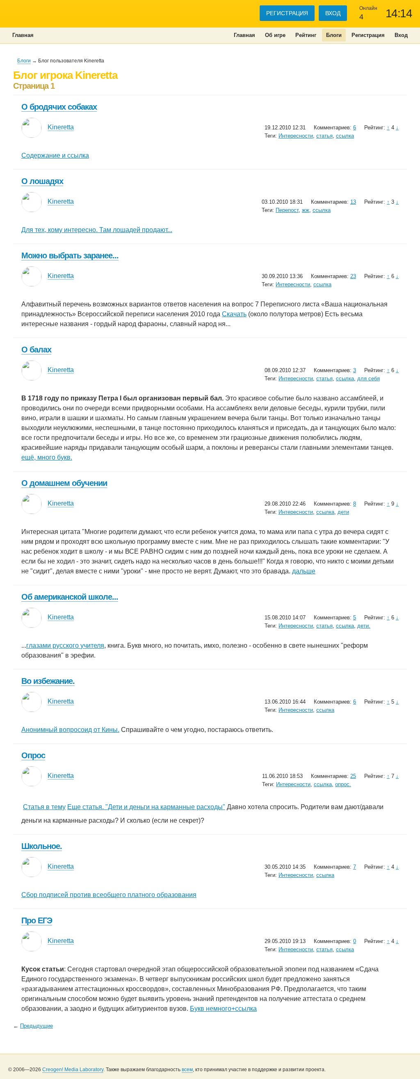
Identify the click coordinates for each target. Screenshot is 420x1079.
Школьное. (41, 846)
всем (187, 1069)
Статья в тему (44, 806)
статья (324, 136)
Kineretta (61, 127)
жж (305, 210)
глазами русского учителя (65, 645)
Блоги (334, 35)
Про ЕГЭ (36, 920)
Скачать (234, 314)
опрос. (343, 784)
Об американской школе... (69, 596)
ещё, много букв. (46, 457)
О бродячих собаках (59, 106)
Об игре (275, 35)
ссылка (345, 136)
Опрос (33, 755)
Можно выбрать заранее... (70, 255)
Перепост (287, 210)
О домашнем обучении (64, 483)
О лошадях (42, 181)
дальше (303, 571)
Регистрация (287, 13)
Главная (244, 35)
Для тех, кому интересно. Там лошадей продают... (96, 229)
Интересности (295, 136)
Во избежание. (48, 681)
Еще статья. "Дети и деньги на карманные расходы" (146, 806)
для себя (368, 378)
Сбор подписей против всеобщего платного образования (108, 894)
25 (353, 776)
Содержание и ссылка (55, 155)
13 (353, 202)
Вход (332, 13)
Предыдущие (36, 1026)
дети (343, 512)
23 (353, 276)
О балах (36, 349)
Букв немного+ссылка (223, 1008)
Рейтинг (305, 35)
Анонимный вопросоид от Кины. (70, 729)
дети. (363, 626)
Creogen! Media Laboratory (72, 1069)
